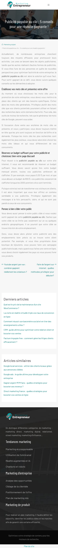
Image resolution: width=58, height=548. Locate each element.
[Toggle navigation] (49, 5)
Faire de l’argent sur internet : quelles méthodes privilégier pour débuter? (42, 270)
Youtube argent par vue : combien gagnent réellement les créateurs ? (15, 268)
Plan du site (29, 546)
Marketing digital (10, 44)
